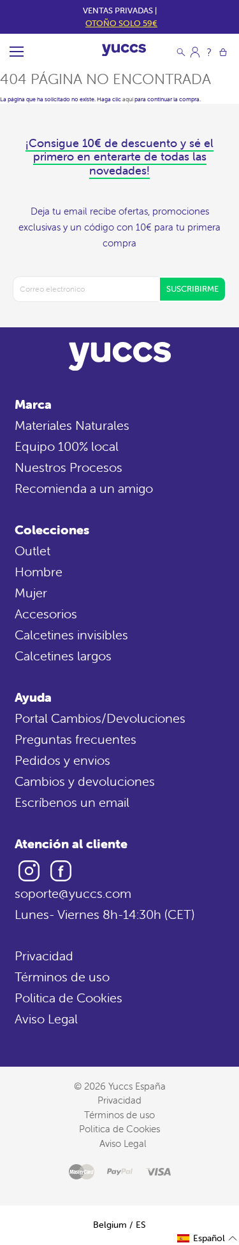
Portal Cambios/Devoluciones (100, 718)
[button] (207, 1238)
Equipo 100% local (67, 446)
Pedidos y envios (62, 760)
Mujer (31, 593)
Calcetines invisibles (71, 635)
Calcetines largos (63, 656)
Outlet (32, 550)
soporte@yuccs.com (73, 893)
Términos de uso (62, 977)
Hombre (38, 572)
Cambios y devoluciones (85, 781)
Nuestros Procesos (68, 467)
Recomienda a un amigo (84, 488)
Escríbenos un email (72, 802)
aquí (127, 99)
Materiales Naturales (72, 425)
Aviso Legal (46, 1019)
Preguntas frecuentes (75, 739)
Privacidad (44, 956)
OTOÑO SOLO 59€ (121, 23)
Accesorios (46, 614)
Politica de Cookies (68, 998)
